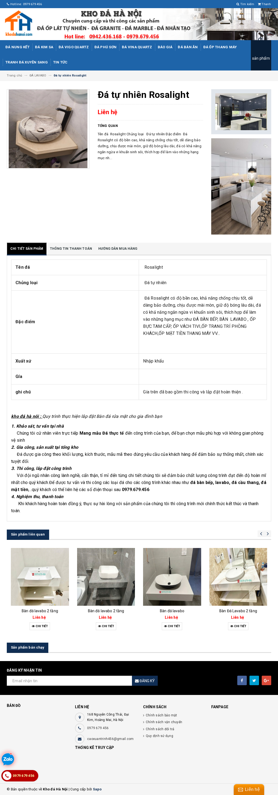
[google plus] (266, 680)
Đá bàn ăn (188, 47)
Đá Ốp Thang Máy (220, 47)
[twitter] (254, 680)
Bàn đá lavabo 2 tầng (40, 611)
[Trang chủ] (139, 24)
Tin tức (60, 62)
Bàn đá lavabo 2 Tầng (238, 611)
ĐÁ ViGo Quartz (74, 47)
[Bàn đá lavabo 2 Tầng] (238, 577)
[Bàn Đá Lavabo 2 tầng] (172, 577)
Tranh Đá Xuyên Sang (26, 62)
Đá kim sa (44, 47)
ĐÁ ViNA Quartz (137, 47)
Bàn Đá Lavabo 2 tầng (172, 611)
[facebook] (242, 680)
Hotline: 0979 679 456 (25, 4)
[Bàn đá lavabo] (106, 577)
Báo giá (165, 47)
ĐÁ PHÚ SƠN (105, 47)
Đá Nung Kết (17, 47)
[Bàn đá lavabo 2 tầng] (40, 577)
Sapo (97, 789)
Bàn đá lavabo (106, 611)
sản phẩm (261, 58)
